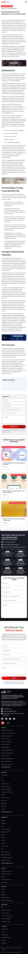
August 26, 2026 (6, 469)
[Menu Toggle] (26, 2)
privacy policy (22, 430)
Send (14, 615)
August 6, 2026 (6, 525)
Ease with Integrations (7, 6)
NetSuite (4, 327)
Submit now (14, 426)
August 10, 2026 (6, 497)
